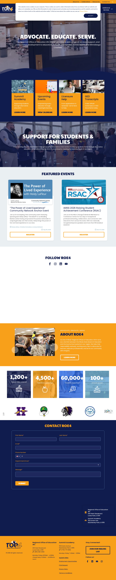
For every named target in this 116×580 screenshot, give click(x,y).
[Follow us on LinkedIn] (61, 264)
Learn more (58, 152)
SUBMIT (22, 483)
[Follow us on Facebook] (50, 264)
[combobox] (58, 465)
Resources (96, 2)
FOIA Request (63, 565)
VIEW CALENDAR (45, 112)
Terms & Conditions (65, 573)
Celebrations (85, 2)
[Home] (7, 8)
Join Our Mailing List (98, 550)
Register (30, 234)
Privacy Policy (83, 11)
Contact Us (106, 2)
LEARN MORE (19, 112)
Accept (90, 15)
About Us (76, 2)
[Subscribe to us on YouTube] (66, 264)
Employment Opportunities (68, 561)
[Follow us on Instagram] (55, 264)
